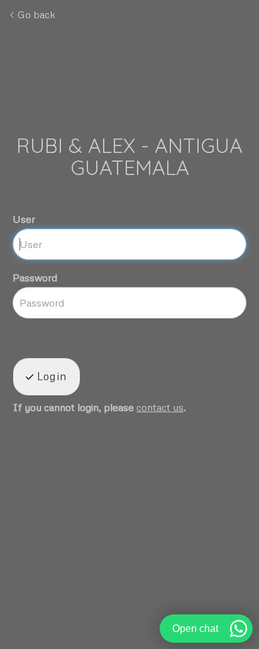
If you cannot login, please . (99, 408)
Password (35, 277)
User (24, 219)
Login (50, 376)
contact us (160, 407)
